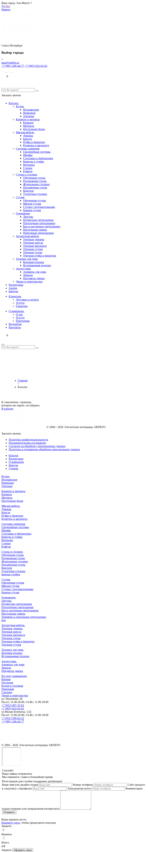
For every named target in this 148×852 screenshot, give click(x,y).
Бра (3, 620)
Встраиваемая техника (37, 265)
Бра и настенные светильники (41, 226)
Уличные (28, 116)
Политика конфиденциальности (28, 439)
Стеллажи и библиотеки (38, 158)
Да (3, 6)
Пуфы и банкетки (34, 142)
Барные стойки (10, 574)
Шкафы (27, 155)
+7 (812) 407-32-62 (12, 705)
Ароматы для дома (34, 271)
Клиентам (15, 296)
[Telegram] (14, 71)
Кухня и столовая (12, 685)
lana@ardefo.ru (10, 62)
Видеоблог (15, 324)
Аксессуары (23, 268)
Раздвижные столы (35, 181)
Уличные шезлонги (35, 245)
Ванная (5, 679)
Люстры (28, 216)
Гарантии (22, 306)
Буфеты (27, 171)
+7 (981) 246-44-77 (12, 65)
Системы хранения (27, 148)
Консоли (28, 190)
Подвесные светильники (38, 219)
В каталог (7, 408)
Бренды (13, 291)
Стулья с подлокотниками (39, 206)
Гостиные (7, 682)
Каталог (14, 103)
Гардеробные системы (37, 151)
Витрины (29, 164)
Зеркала (28, 275)
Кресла (27, 138)
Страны (13, 468)
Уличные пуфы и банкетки (39, 255)
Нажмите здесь (10, 822)
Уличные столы (32, 252)
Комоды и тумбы (33, 161)
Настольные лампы (35, 229)
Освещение (23, 213)
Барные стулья (32, 210)
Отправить (9, 812)
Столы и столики (26, 174)
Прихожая (7, 689)
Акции (13, 288)
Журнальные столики (36, 184)
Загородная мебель (27, 236)
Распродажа (16, 284)
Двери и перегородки (29, 281)
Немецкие (29, 112)
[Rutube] (3, 741)
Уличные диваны (33, 239)
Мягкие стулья (32, 203)
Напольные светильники (38, 232)
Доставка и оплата (27, 299)
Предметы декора (34, 278)
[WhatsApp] (9, 71)
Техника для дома (27, 258)
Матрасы (28, 125)
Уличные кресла (33, 242)
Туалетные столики (35, 194)
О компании (17, 311)
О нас (19, 314)
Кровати (28, 122)
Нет (7, 6)
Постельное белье (34, 129)
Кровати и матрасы (28, 119)
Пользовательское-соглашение (27, 442)
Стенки (27, 168)
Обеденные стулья (34, 200)
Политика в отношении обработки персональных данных (44, 449)
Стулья (20, 197)
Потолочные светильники (39, 223)
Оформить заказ (23, 850)
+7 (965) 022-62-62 (36, 65)
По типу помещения (14, 676)
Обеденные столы (34, 177)
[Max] (3, 71)
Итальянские (31, 109)
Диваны (28, 135)
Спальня (6, 692)
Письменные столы (35, 187)
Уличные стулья (33, 249)
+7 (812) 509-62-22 (12, 718)
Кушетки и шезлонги (36, 145)
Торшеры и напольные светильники (23, 616)
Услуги (20, 302)
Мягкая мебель (25, 132)
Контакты (15, 327)
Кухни (20, 106)
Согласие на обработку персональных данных (37, 446)
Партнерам (22, 320)
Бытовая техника (33, 262)
